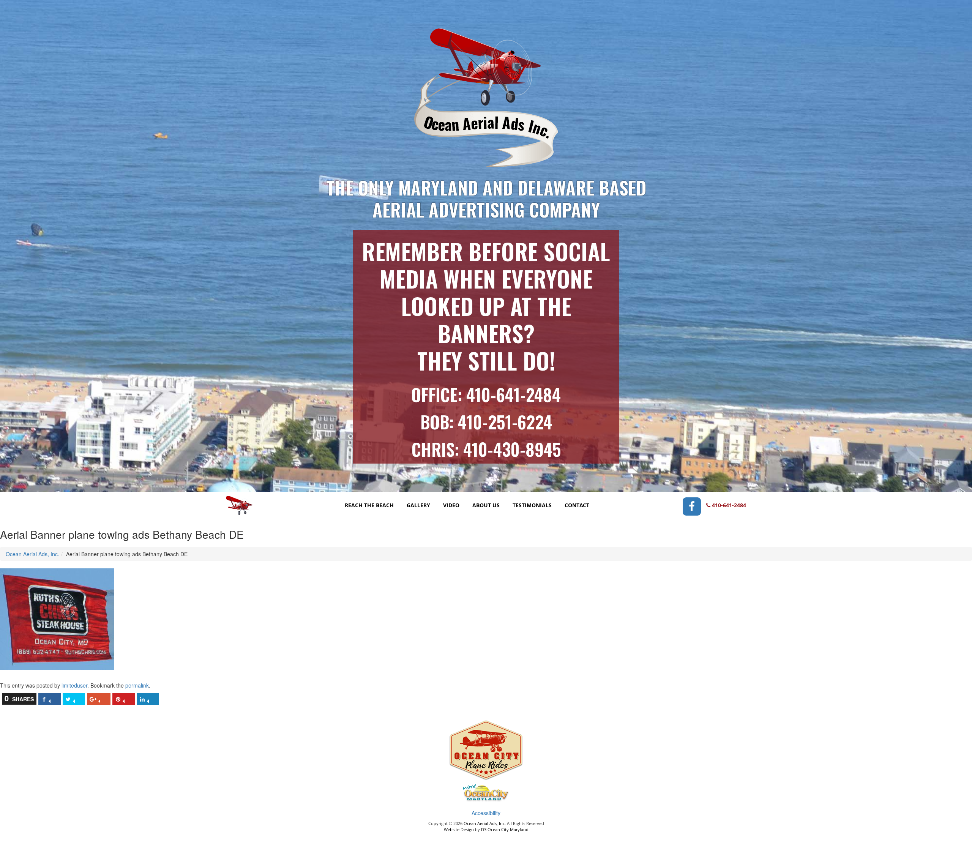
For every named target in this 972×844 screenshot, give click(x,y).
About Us (486, 505)
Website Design (459, 829)
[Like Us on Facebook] (691, 506)
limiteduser (74, 685)
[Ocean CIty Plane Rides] (486, 751)
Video (451, 505)
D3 (483, 829)
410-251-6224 (505, 421)
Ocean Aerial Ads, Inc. (32, 554)
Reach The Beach (369, 505)
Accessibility (486, 813)
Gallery (418, 505)
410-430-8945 (512, 449)
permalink (137, 685)
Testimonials (532, 505)
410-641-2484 (513, 394)
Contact (577, 505)
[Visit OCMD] (486, 794)
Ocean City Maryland (508, 829)
